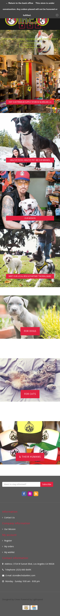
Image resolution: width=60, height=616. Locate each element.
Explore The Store (30, 45)
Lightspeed (37, 599)
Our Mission (10, 529)
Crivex (17, 599)
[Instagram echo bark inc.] (30, 493)
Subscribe (46, 484)
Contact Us (9, 517)
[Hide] (57, 15)
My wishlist (9, 552)
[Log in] (23, 25)
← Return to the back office (19, 3)
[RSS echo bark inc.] (36, 493)
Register (8, 540)
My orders (9, 546)
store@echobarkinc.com (23, 575)
